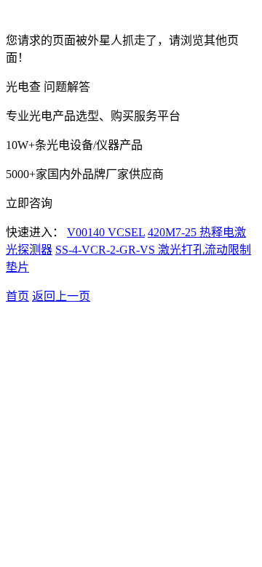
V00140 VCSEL (106, 232)
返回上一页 (61, 296)
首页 (17, 296)
